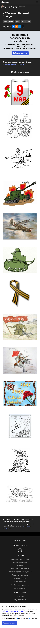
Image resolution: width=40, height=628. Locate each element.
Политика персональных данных (20, 572)
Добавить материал (20, 53)
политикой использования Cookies (13, 611)
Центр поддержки (20, 588)
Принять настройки (9, 623)
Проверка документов (20, 575)
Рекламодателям (20, 582)
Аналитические (23, 618)
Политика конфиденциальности (20, 568)
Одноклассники (20, 600)
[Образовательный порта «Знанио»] (5, 2)
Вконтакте (20, 596)
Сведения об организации (20, 559)
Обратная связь (20, 578)
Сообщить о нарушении (20, 585)
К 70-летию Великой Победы (13, 64)
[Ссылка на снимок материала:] (20, 92)
